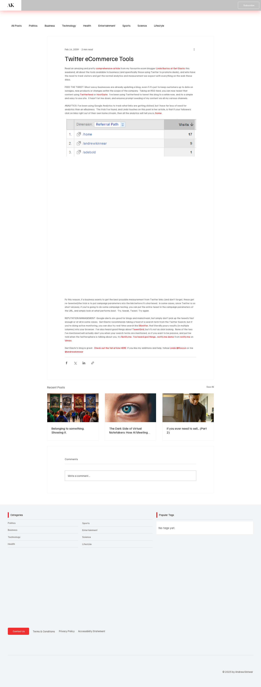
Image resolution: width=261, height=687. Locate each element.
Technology (69, 25)
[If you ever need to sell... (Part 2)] (188, 407)
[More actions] (194, 49)
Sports (126, 25)
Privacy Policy (67, 631)
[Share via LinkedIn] (84, 363)
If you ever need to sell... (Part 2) (187, 430)
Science (142, 25)
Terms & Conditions (44, 631)
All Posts (16, 25)
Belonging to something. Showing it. (67, 430)
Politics (33, 25)
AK (10, 5)
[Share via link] (92, 363)
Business (50, 25)
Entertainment (106, 25)
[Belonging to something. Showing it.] (73, 407)
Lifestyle (159, 25)
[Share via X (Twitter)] (75, 363)
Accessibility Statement (91, 631)
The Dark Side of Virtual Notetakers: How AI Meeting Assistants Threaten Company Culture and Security (129, 430)
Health (87, 25)
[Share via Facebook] (66, 363)
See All (210, 386)
